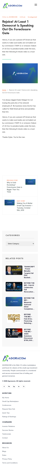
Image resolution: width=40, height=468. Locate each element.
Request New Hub (8, 409)
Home (4, 90)
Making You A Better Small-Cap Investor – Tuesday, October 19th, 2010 (25, 205)
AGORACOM (13, 17)
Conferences (6, 405)
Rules (4, 455)
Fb (9, 386)
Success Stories (7, 430)
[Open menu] (35, 4)
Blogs (4, 451)
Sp (14, 386)
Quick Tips (6, 413)
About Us (5, 447)
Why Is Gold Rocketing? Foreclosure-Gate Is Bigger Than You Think (14, 186)
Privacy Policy (7, 459)
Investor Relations (8, 426)
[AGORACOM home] (12, 5)
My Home (5, 397)
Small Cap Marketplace (10, 401)
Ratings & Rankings (9, 416)
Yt (23, 386)
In (18, 386)
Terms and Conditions (10, 463)
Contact (5, 438)
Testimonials (6, 434)
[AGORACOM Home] (14, 358)
